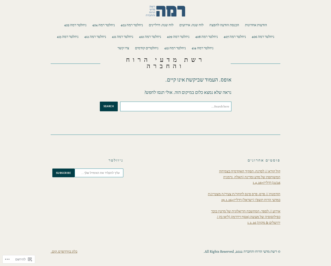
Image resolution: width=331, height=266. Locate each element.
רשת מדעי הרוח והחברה (165, 63)
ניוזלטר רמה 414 (202, 48)
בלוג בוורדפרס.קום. (64, 251)
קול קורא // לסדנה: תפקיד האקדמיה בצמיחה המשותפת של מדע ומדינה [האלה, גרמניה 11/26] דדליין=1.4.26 (249, 177)
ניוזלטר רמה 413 (68, 36)
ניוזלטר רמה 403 (132, 25)
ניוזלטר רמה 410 (150, 36)
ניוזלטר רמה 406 (263, 36)
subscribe (63, 172)
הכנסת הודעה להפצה (224, 25)
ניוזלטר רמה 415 (175, 48)
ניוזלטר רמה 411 (122, 36)
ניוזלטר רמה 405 (75, 25)
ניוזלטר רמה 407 (235, 36)
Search (108, 106)
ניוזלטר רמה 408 (206, 36)
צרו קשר (123, 48)
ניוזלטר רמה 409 (178, 36)
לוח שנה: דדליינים (161, 25)
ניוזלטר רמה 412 (95, 36)
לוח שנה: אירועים (191, 25)
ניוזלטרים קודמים (146, 48)
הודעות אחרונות (256, 25)
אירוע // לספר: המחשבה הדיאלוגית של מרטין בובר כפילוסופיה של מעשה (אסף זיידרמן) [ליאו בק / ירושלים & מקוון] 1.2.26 (245, 217)
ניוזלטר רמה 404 (103, 25)
